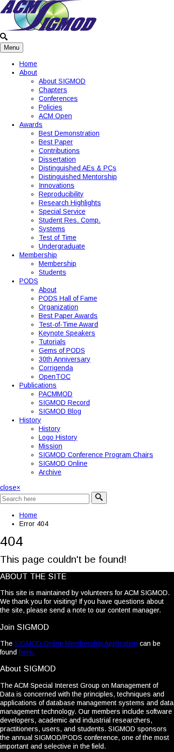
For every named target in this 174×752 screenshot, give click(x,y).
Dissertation (57, 159)
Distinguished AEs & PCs (77, 168)
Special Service (62, 211)
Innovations (56, 185)
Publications (38, 385)
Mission (50, 446)
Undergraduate (62, 246)
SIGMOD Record (64, 402)
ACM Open (55, 116)
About (28, 72)
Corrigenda (56, 368)
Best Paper (56, 142)
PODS (28, 281)
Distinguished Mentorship (78, 177)
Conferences (58, 98)
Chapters (53, 90)
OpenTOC (55, 376)
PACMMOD (55, 394)
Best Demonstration (69, 133)
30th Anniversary (64, 359)
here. (27, 652)
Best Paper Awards (68, 316)
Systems (52, 229)
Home (28, 64)
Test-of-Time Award (68, 324)
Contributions (59, 150)
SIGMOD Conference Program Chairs (96, 455)
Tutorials (52, 342)
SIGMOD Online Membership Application (76, 643)
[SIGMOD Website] (48, 28)
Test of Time (57, 237)
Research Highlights (70, 203)
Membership (38, 255)
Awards (31, 124)
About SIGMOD (62, 81)
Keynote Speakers (67, 333)
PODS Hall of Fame (68, 298)
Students (52, 272)
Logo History (58, 437)
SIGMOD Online (63, 463)
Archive (50, 472)
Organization (58, 307)
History (30, 420)
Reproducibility (61, 194)
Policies (50, 107)
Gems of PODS (62, 350)
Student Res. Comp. (70, 220)
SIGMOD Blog (60, 411)
